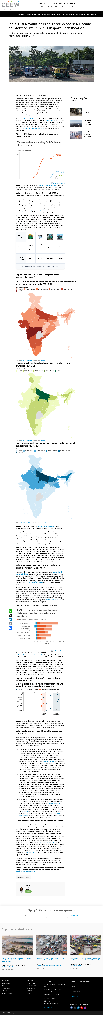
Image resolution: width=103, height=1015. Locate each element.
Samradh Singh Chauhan (28, 888)
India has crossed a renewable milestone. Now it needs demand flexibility (88, 122)
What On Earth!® (7, 993)
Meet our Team (45, 14)
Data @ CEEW (6, 990)
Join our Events (55, 14)
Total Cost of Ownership (35, 582)
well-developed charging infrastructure (32, 128)
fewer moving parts (49, 761)
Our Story (37, 14)
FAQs (28, 993)
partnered (30, 852)
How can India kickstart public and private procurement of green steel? (89, 111)
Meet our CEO (31, 983)
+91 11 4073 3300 (51, 998)
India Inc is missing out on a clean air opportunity (88, 134)
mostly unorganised (54, 803)
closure (21, 227)
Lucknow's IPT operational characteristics (29, 655)
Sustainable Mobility (23, 877)
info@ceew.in (50, 1001)
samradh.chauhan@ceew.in (25, 872)
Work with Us (79, 14)
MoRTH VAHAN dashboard (47, 185)
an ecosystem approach (47, 842)
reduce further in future (53, 600)
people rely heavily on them (38, 210)
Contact (86, 14)
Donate (93, 14)
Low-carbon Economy (42, 965)
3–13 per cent (26, 212)
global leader (49, 120)
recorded (25, 811)
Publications (29, 14)
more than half (28, 118)
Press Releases (69, 14)
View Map (48, 1007)
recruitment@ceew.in (52, 1003)
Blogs (62, 14)
